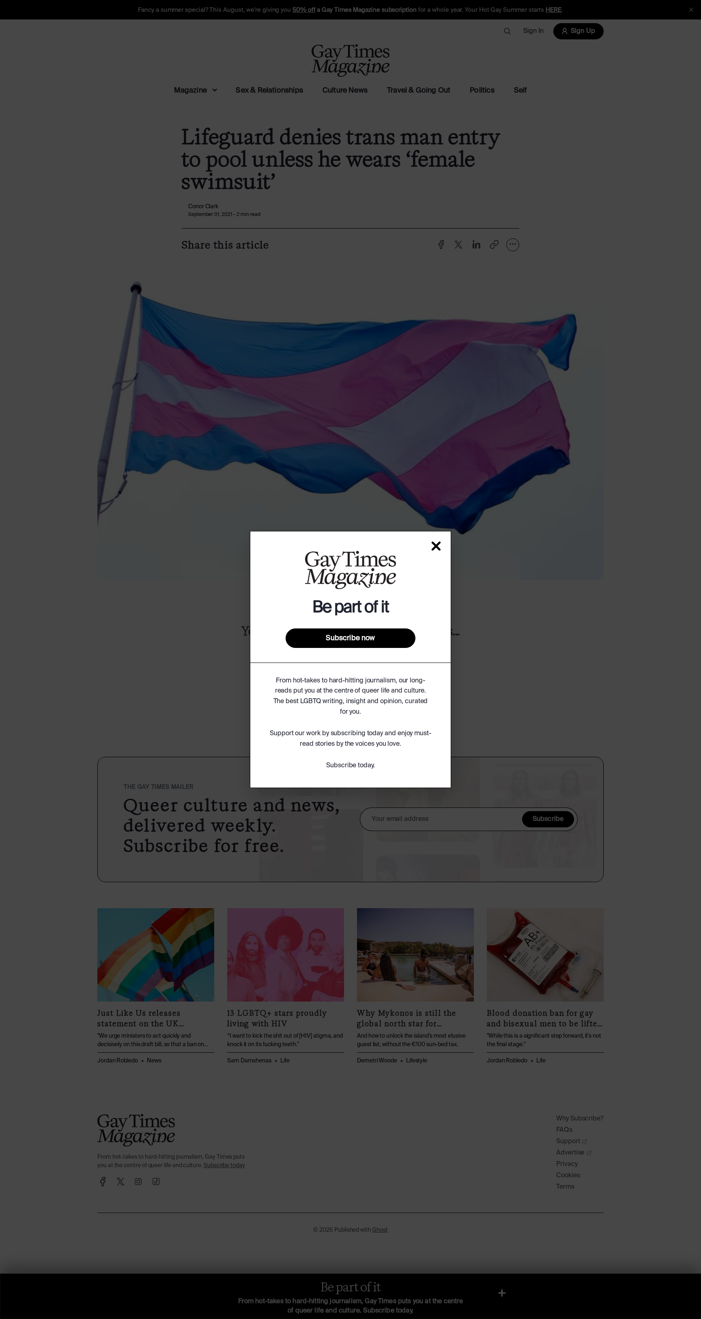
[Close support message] (436, 546)
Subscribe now (350, 638)
